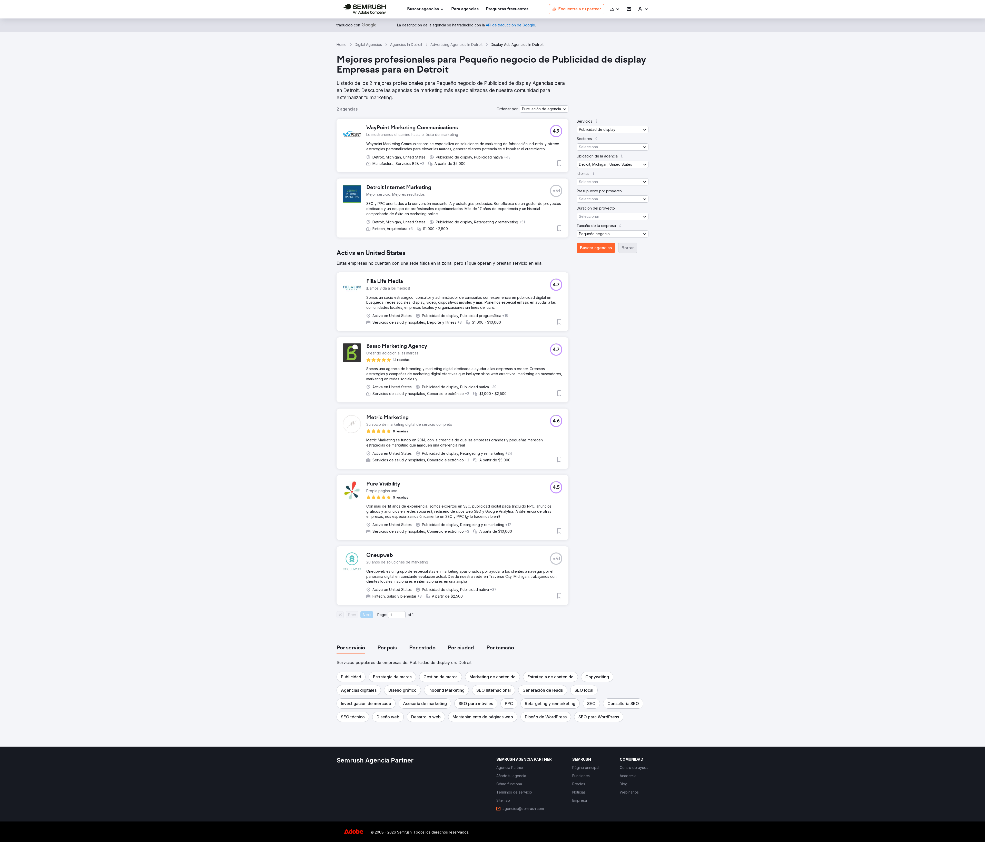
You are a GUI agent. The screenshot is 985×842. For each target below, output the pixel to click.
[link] (465, 9)
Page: (382, 614)
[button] (614, 9)
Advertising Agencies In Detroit (456, 44)
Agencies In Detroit (406, 44)
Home (342, 44)
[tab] (351, 648)
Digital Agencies (368, 44)
